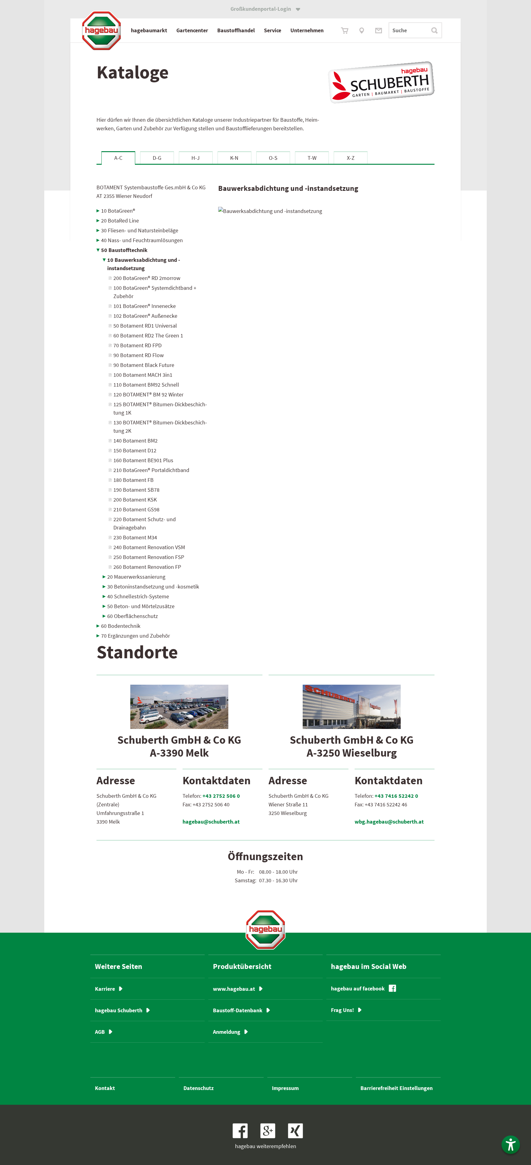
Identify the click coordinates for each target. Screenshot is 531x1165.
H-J (195, 157)
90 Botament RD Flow (138, 355)
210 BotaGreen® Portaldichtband (151, 470)
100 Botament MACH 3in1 (142, 374)
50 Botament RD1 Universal (145, 325)
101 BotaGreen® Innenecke (144, 305)
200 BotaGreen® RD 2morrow (146, 277)
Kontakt (105, 1088)
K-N (234, 157)
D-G (157, 157)
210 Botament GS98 (136, 509)
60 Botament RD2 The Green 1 (148, 335)
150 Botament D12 (134, 450)
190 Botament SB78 (136, 489)
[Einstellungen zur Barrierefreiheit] (511, 1144)
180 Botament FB (133, 479)
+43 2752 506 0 (221, 795)
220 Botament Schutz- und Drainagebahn (144, 523)
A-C (118, 157)
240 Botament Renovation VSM (149, 547)
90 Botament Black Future (143, 364)
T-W (312, 157)
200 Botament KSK (135, 499)
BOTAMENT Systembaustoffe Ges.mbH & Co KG (151, 191)
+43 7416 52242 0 (396, 795)
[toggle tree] (152, 211)
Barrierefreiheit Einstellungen (396, 1088)
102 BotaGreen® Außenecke (145, 315)
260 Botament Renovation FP (147, 566)
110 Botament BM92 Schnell (146, 384)
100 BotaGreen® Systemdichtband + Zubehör (154, 292)
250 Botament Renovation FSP (148, 557)
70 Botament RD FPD (137, 345)
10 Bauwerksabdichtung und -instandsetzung (143, 264)
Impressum (285, 1088)
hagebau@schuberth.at (211, 821)
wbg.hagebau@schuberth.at (389, 821)
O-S (273, 157)
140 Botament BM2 (135, 440)
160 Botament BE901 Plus (143, 460)
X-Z (351, 157)
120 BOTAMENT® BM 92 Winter (148, 394)
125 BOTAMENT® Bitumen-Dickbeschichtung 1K (160, 408)
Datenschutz (198, 1088)
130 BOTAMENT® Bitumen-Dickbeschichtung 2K (160, 426)
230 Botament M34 (135, 537)
